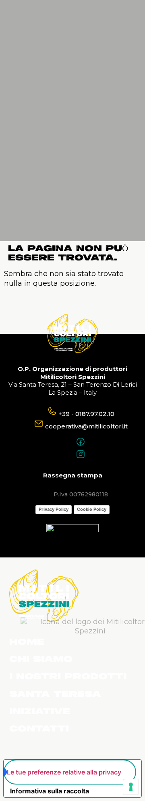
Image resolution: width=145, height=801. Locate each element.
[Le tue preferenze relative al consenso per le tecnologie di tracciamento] (131, 787)
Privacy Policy (53, 509)
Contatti (39, 729)
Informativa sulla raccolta (49, 791)
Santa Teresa (55, 694)
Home (26, 642)
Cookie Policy (91, 509)
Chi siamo (40, 659)
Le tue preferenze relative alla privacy (64, 772)
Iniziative (39, 712)
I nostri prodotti (67, 677)
